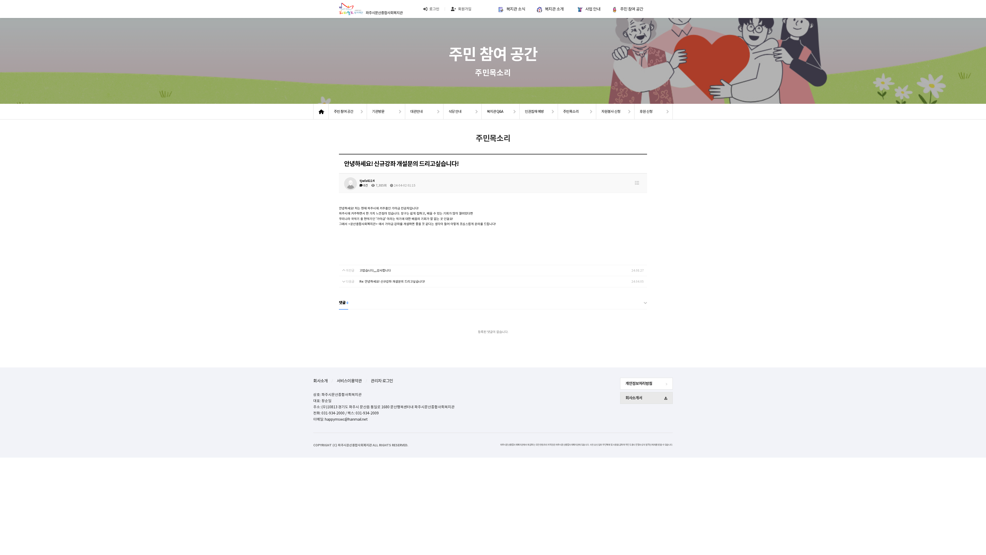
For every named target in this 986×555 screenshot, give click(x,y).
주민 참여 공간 (631, 9)
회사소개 (320, 380)
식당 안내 (455, 111)
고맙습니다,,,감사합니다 (375, 270)
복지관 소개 (554, 9)
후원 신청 (646, 111)
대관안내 (416, 111)
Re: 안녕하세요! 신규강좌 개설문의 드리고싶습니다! (392, 281)
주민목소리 (571, 111)
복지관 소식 (515, 9)
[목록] (637, 183)
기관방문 (378, 111)
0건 (365, 185)
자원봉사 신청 (610, 111)
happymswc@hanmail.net (346, 419)
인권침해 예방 (534, 111)
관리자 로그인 (382, 380)
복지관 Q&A (495, 111)
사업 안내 (592, 9)
